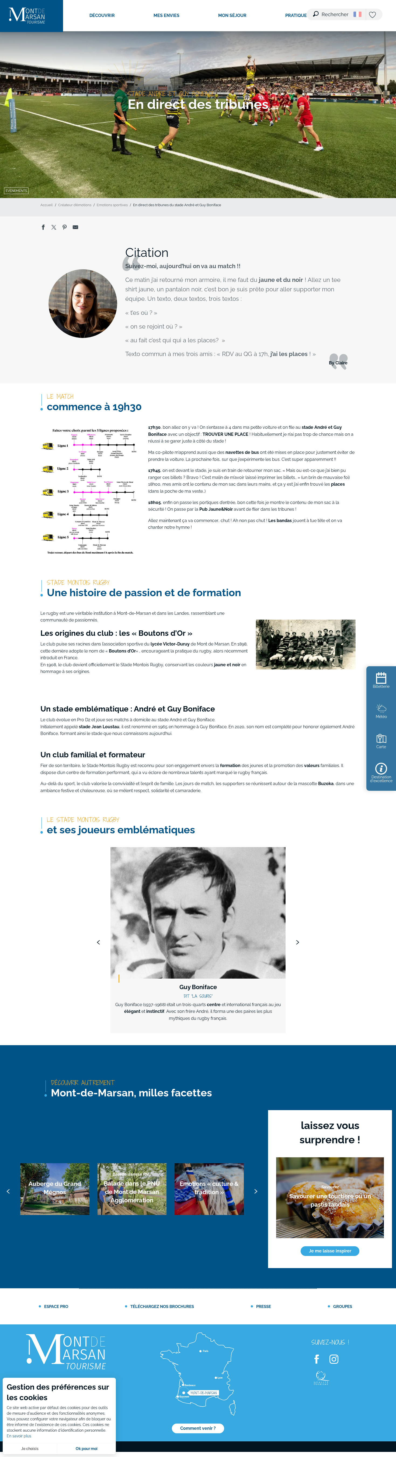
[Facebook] (320, 1359)
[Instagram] (337, 1359)
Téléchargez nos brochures (162, 1306)
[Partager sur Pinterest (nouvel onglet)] (64, 228)
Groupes (342, 1306)
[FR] (357, 14)
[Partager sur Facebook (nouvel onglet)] (43, 228)
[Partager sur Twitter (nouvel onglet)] (54, 228)
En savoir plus (19, 1436)
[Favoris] (373, 15)
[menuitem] (27, 16)
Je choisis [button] (30, 1448)
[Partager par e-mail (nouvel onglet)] (75, 228)
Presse (263, 1306)
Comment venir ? (198, 1428)
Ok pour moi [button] (87, 1448)
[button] (331, 11)
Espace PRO (56, 1306)
